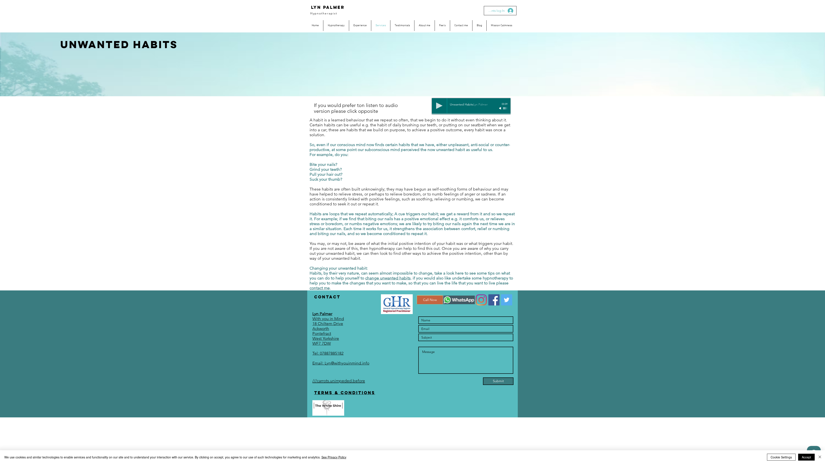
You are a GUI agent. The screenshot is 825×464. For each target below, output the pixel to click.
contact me (320, 287)
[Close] (819, 457)
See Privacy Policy (333, 457)
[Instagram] (481, 299)
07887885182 (332, 353)
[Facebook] (494, 299)
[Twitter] (506, 299)
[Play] (439, 105)
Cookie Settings (781, 457)
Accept (806, 457)
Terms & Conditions (344, 392)
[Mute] (500, 108)
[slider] (505, 108)
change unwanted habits (388, 278)
